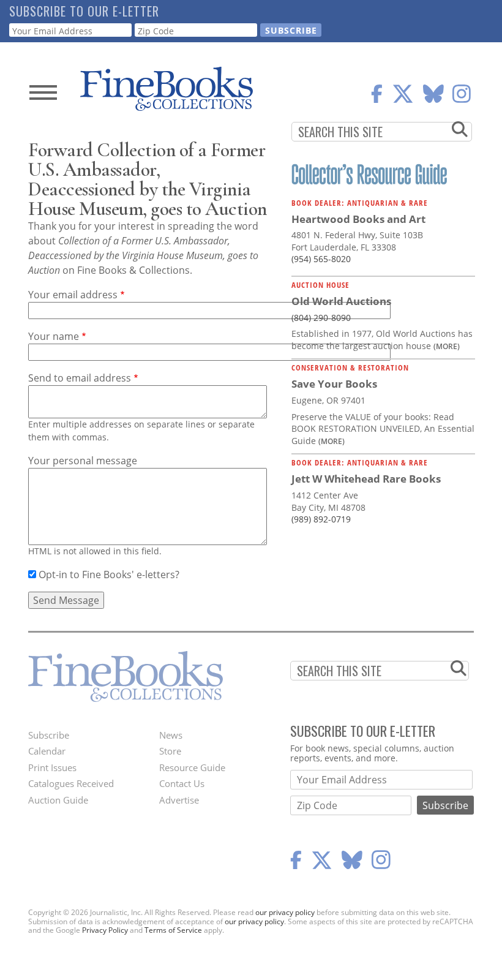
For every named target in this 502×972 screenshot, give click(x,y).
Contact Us (181, 783)
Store (170, 751)
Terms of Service (173, 930)
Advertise (179, 800)
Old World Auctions (341, 301)
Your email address (73, 294)
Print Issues (52, 767)
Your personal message (82, 460)
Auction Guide (58, 800)
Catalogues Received (71, 783)
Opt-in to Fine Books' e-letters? (109, 574)
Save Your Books (334, 384)
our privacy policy (285, 912)
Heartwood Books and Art (358, 219)
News (170, 735)
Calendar (47, 751)
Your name (53, 336)
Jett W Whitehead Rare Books (366, 479)
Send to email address (79, 378)
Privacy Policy (105, 930)
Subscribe (48, 735)
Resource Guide (192, 767)
